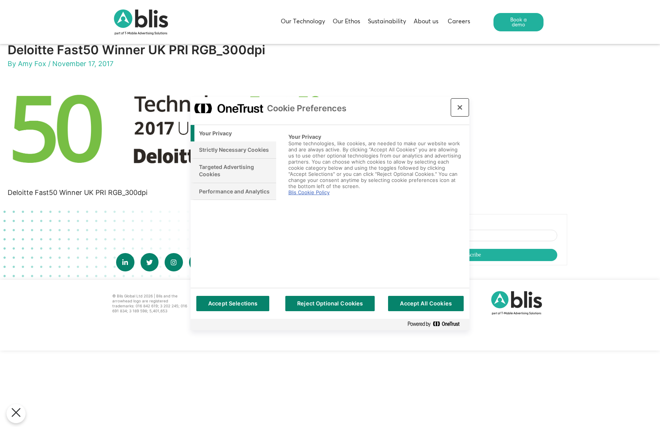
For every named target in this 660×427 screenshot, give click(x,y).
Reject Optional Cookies (330, 303)
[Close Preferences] (16, 413)
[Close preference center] (459, 107)
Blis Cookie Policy (309, 192)
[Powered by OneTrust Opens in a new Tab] (437, 324)
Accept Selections (232, 303)
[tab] (233, 133)
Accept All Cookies (426, 303)
